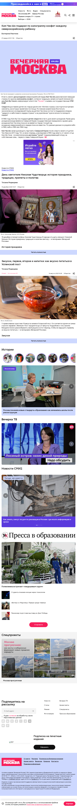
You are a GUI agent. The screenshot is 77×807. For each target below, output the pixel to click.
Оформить (44, 747)
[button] (72, 358)
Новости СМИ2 (8, 170)
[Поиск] (65, 15)
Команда (47, 761)
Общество (19, 38)
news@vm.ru (67, 779)
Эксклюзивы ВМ (24, 14)
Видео (35, 11)
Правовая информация (32, 764)
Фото (29, 11)
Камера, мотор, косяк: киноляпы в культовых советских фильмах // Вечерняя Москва (52, 358)
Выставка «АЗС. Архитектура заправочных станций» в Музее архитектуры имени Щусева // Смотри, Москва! (19, 358)
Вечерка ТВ (9, 419)
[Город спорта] (58, 15)
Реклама (35, 758)
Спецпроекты (45, 11)
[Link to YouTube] (20, 721)
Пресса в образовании (67, 713)
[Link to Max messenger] (3, 721)
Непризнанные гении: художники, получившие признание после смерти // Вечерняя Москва (64, 358)
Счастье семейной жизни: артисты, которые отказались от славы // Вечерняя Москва (41, 358)
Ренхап (41, 101)
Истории (8, 349)
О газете (27, 758)
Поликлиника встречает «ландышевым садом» (22, 586)
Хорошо (69, 804)
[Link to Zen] (16, 721)
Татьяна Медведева (10, 182)
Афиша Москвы (38, 14)
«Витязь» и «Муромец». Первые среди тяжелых (28, 603)
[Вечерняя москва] (12, 762)
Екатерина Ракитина (10, 34)
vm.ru (3, 778)
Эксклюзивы (9, 369)
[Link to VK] (7, 721)
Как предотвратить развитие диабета (38, 496)
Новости (21, 11)
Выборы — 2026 (24, 19)
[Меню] (73, 15)
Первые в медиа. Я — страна (29, 16)
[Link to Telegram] (25, 721)
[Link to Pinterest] (7, 725)
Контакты (55, 761)
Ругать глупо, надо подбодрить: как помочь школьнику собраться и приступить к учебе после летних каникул (38, 386)
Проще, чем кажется (13, 478)
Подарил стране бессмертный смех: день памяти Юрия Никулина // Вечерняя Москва (30, 358)
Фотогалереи (49, 713)
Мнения (46, 709)
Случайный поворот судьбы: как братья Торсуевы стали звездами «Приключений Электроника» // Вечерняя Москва (7, 358)
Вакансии (38, 761)
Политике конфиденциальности (39, 804)
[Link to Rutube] (3, 725)
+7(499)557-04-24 (14, 779)
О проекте (38, 625)
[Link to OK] (12, 721)
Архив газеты (64, 705)
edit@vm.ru (35, 779)
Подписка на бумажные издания (51, 758)
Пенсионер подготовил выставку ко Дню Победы (29, 613)
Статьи (46, 705)
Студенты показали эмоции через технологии (28, 592)
